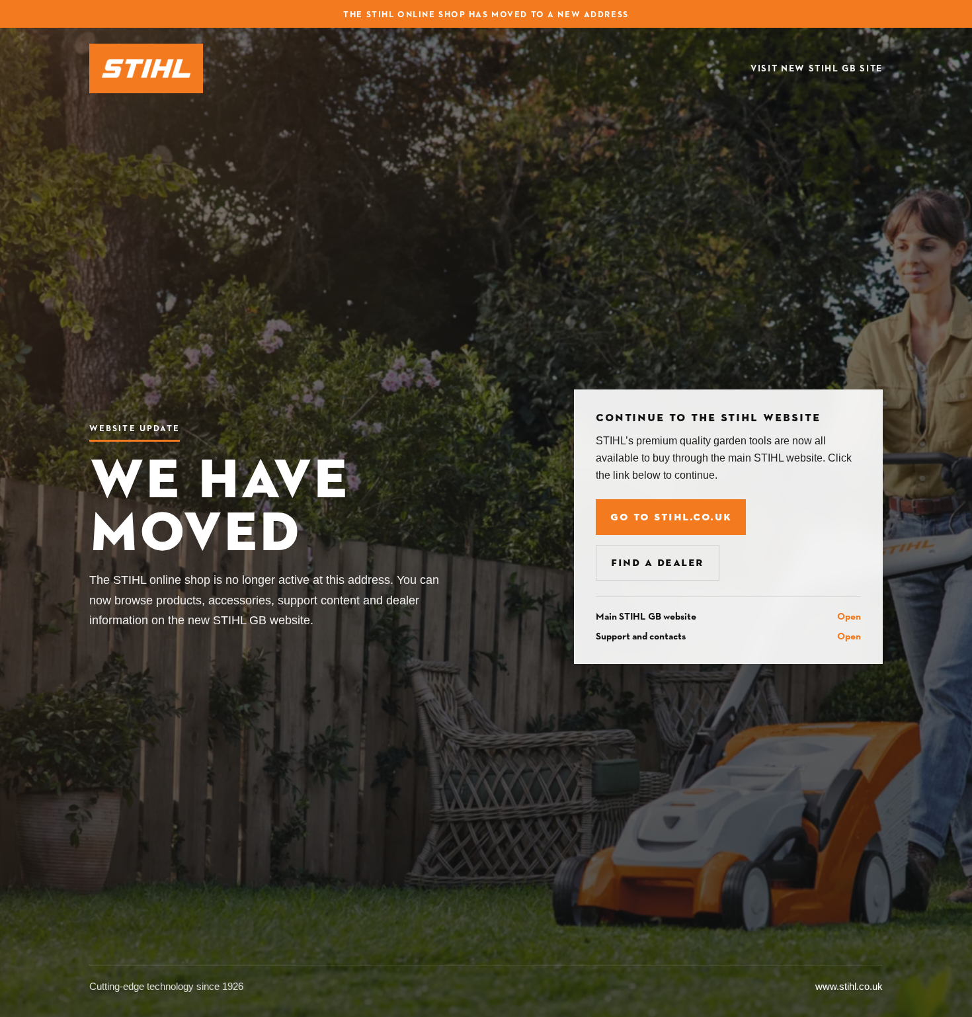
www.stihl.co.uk (849, 986)
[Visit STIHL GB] (146, 68)
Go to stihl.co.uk (670, 517)
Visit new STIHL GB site (816, 68)
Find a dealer (657, 563)
